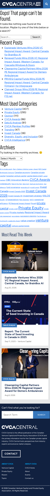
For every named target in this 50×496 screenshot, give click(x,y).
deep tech (25, 184)
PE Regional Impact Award (19, 203)
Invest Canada (12, 133)
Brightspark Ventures (7, 173)
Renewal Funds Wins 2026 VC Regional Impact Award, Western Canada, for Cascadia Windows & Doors (26, 62)
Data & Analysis (12, 122)
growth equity (34, 187)
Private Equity (12, 112)
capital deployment (35, 176)
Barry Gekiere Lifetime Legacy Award (25, 169)
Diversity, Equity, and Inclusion (21, 136)
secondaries (16, 216)
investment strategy (32, 196)
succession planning (28, 216)
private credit (13, 209)
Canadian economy (22, 172)
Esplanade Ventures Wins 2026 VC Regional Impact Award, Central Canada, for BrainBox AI (26, 51)
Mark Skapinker (24, 200)
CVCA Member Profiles (17, 126)
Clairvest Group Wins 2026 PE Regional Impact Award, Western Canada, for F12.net (26, 93)
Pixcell (33, 203)
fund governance (13, 187)
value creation (28, 220)
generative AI (25, 187)
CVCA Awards (12, 119)
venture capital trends (20, 226)
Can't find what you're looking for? (21, 407)
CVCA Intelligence (14, 140)
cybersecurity (5, 184)
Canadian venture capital (16, 176)
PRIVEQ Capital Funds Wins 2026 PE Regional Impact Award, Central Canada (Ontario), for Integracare (26, 82)
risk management (5, 216)
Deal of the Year (17, 184)
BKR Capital (42, 169)
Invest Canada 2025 (17, 191)
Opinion (8, 115)
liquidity (2, 200)
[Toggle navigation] (38, 3)
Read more (25, 269)
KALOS (46, 195)
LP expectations (12, 200)
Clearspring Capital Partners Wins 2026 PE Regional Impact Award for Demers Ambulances (26, 72)
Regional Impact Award (37, 212)
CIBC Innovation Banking (17, 180)
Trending (9, 129)
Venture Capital (13, 108)
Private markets (16, 212)
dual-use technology (36, 184)
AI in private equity (6, 169)
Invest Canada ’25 (15, 196)
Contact (11, 453)
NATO (32, 200)
